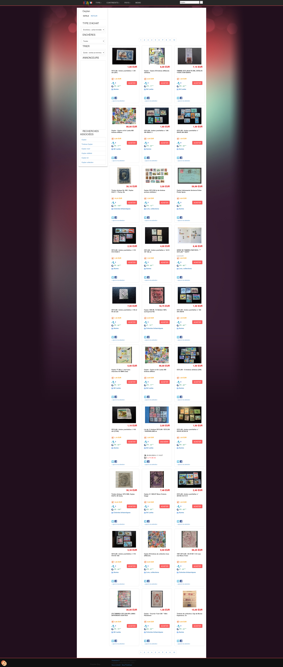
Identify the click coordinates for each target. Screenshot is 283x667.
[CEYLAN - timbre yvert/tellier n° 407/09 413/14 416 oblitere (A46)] (189, 479)
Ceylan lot (85, 158)
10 (174, 40)
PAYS (126, 3)
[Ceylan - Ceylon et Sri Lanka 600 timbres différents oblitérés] (124, 116)
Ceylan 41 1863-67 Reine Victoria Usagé (155, 495)
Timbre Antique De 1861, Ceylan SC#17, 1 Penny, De (122, 191)
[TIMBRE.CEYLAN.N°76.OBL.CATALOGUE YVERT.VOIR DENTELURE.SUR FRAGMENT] (189, 56)
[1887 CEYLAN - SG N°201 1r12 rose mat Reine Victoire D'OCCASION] (189, 539)
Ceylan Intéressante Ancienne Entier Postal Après (189, 191)
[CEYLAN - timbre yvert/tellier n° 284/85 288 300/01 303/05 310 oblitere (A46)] (189, 116)
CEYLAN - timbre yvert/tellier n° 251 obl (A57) (123, 72)
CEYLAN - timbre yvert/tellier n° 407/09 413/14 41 (187, 495)
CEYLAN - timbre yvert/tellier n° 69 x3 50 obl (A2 (124, 311)
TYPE (97, 3)
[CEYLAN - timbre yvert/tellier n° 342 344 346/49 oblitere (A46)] (189, 295)
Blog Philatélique (127, 665)
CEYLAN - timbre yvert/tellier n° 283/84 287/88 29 (187, 430)
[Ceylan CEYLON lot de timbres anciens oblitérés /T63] (156, 176)
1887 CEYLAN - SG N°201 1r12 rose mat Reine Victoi (189, 555)
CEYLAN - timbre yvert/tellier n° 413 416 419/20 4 (123, 251)
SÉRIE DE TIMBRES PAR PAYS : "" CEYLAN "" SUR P (189, 251)
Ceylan (84, 139)
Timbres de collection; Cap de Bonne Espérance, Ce (189, 614)
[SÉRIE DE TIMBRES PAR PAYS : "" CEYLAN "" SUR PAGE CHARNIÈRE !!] (189, 235)
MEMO (138, 3)
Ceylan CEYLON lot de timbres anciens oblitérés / (154, 191)
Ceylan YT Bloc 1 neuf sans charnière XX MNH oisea (120, 370)
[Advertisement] (93, 95)
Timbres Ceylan (87, 144)
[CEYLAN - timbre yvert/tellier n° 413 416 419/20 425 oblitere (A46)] (124, 235)
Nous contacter (116, 665)
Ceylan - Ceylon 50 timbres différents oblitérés (156, 72)
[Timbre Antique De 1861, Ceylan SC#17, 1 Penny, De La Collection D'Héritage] (124, 176)
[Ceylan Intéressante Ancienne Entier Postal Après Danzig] (189, 176)
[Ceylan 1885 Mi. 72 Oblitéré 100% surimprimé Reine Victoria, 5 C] (157, 295)
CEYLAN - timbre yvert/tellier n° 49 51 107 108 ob (157, 251)
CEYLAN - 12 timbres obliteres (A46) (189, 370)
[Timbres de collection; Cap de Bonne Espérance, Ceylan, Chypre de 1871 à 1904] (190, 599)
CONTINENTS (112, 3)
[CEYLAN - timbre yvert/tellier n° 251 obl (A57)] (124, 56)
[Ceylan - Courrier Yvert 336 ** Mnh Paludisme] (157, 599)
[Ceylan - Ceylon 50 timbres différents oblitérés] (157, 56)
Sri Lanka (149, 89)
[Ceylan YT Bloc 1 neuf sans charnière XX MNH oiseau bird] (124, 355)
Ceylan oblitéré (87, 153)
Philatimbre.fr (116, 660)
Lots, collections (152, 209)
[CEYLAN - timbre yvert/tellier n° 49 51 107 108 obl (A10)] (156, 235)
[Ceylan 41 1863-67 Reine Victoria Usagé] (157, 479)
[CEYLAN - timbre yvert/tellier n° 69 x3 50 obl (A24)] (124, 295)
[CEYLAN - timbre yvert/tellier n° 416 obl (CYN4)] (124, 415)
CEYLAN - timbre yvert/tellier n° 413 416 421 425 (123, 555)
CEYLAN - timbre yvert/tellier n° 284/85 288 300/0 (187, 131)
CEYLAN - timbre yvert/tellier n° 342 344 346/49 (189, 311)
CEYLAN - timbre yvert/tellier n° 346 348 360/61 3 (156, 131)
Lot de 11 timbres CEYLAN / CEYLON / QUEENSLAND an (157, 430)
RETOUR (94, 16)
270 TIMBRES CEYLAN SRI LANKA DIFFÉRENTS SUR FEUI (123, 614)
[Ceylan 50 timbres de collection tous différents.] (156, 539)
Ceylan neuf (86, 149)
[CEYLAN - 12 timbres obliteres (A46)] (189, 355)
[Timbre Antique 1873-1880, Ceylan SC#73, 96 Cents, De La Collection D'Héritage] (124, 479)
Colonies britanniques (122, 209)
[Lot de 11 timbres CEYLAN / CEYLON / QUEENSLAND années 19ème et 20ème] (156, 415)
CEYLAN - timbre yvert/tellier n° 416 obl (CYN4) (123, 430)
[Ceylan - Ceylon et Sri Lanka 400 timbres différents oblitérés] (156, 355)
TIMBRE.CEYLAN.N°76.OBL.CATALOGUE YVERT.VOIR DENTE (191, 72)
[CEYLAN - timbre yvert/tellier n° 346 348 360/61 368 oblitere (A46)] (156, 116)
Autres (116, 89)
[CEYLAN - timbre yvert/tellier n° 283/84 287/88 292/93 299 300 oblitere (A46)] (189, 415)
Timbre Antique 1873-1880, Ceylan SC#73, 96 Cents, (123, 495)
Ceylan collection (87, 162)
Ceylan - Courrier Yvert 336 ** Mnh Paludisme (155, 614)
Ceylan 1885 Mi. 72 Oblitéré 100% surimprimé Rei (155, 311)
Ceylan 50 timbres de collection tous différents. (156, 555)
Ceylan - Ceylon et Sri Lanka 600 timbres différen (122, 131)
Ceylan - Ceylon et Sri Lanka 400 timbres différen (155, 370)
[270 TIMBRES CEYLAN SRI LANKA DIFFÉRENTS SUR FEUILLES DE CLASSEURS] (124, 599)
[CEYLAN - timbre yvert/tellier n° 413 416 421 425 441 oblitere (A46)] (124, 539)
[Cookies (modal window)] (4, 663)
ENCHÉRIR (164, 442)
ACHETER (132, 83)
